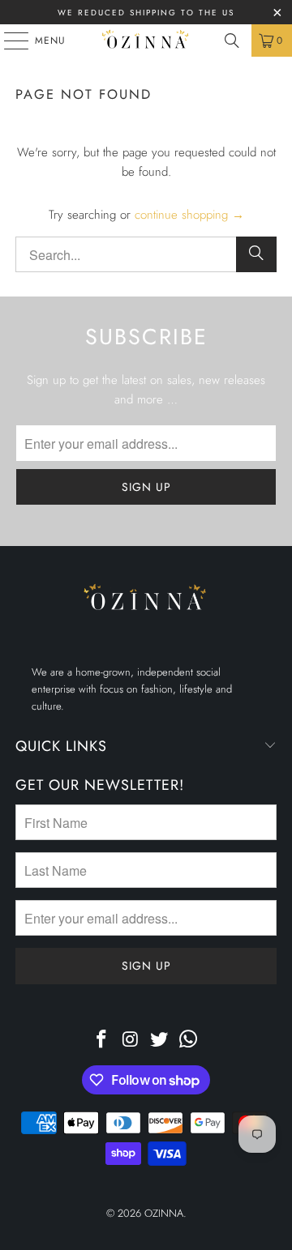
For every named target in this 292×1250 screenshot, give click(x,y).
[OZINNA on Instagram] (130, 1041)
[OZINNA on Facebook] (102, 1041)
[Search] (232, 40)
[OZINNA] (146, 40)
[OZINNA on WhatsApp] (189, 1041)
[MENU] (8, 40)
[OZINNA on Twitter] (160, 1041)
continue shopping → (189, 215)
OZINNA (163, 1213)
